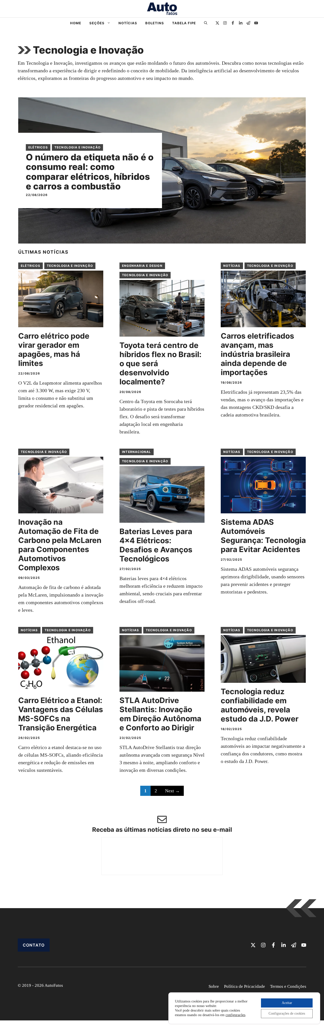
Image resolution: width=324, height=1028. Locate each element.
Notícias (127, 23)
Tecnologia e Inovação (77, 147)
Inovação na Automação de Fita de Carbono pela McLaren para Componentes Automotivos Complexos (60, 544)
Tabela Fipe (184, 23)
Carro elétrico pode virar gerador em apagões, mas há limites (53, 349)
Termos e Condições (288, 986)
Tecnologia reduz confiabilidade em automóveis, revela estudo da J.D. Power (259, 705)
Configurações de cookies (287, 1013)
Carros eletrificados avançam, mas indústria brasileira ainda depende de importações (257, 354)
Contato (34, 945)
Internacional (136, 452)
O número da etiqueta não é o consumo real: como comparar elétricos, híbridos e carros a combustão (90, 172)
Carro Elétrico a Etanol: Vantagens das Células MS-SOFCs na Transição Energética (60, 714)
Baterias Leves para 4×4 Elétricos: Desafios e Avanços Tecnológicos (155, 545)
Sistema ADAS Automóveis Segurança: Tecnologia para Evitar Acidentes (263, 535)
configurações (235, 1015)
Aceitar (287, 1003)
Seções (97, 23)
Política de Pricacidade (244, 986)
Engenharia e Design (142, 266)
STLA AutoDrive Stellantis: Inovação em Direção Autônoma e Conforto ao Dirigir (160, 714)
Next (172, 790)
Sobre (214, 986)
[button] (205, 23)
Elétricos (38, 147)
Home (75, 23)
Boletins (154, 23)
